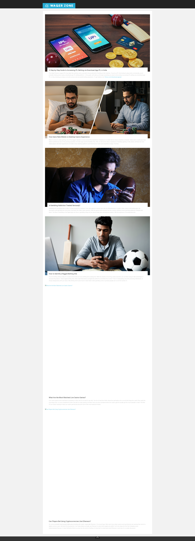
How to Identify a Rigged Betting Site (63, 274)
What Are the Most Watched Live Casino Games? (67, 397)
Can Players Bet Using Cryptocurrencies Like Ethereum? (70, 521)
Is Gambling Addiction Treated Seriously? (64, 205)
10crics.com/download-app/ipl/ (113, 77)
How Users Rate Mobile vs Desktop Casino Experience (69, 137)
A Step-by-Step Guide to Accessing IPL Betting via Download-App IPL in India (78, 70)
